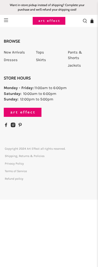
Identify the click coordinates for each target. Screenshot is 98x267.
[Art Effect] (49, 21)
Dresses (11, 60)
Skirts (41, 60)
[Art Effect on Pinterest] (21, 126)
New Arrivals (14, 52)
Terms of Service (16, 171)
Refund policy (14, 178)
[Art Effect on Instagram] (14, 126)
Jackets (74, 65)
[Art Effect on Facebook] (7, 126)
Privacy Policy (14, 163)
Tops (40, 52)
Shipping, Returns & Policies (24, 156)
